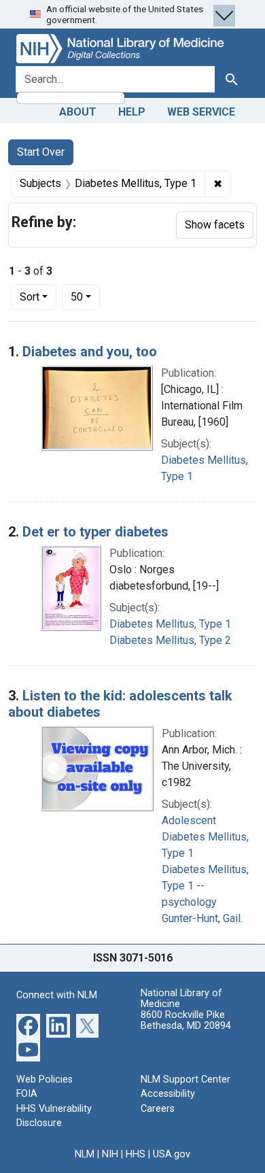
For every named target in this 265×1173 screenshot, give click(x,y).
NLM (84, 1154)
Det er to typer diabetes (95, 532)
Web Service (201, 111)
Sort (29, 296)
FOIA (26, 1094)
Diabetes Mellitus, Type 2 (170, 640)
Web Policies (44, 1079)
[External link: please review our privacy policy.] (28, 1024)
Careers (158, 1109)
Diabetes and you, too (89, 351)
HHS (135, 1154)
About (77, 111)
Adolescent (189, 820)
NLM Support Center (185, 1079)
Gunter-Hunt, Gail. (202, 918)
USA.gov (171, 1154)
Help (131, 111)
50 (85, 296)
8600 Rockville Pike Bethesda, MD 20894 (186, 1020)
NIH (110, 1154)
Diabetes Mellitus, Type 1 (170, 623)
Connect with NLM (56, 995)
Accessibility (168, 1094)
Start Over (41, 152)
